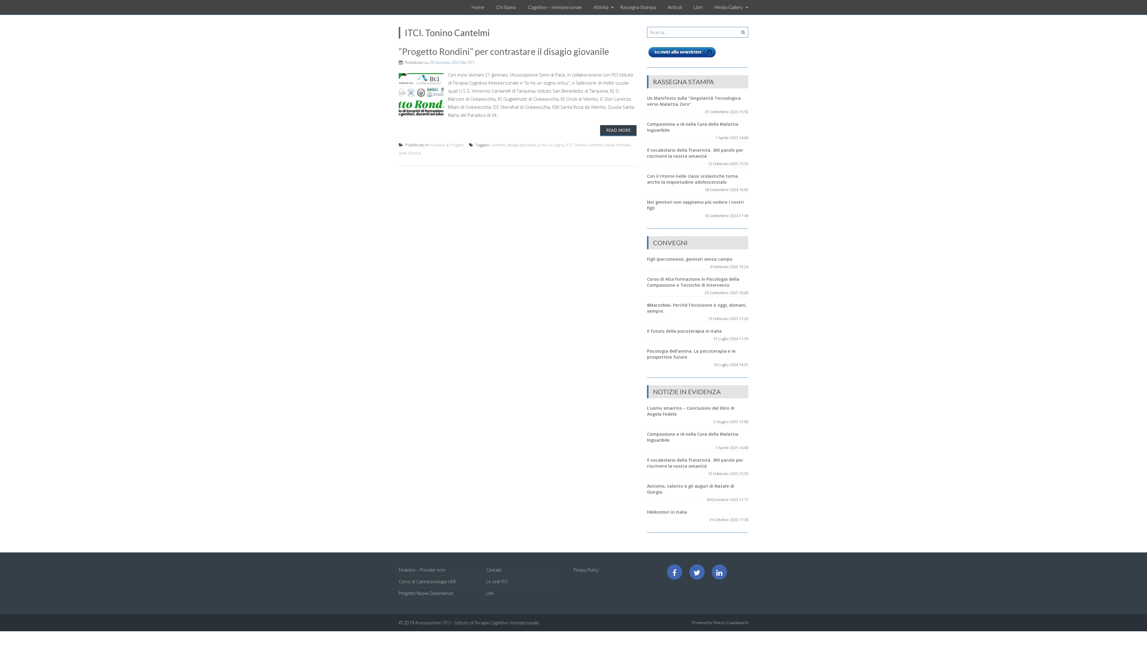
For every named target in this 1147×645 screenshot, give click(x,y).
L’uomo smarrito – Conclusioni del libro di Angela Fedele (690, 411)
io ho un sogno (551, 145)
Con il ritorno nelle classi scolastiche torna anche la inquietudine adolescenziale (692, 179)
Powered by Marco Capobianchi (720, 622)
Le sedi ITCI (497, 581)
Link (490, 593)
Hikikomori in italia (667, 512)
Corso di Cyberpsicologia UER (427, 581)
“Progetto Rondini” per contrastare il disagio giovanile (504, 51)
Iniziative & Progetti (447, 145)
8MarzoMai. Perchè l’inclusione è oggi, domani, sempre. (696, 308)
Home (477, 7)
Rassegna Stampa (638, 7)
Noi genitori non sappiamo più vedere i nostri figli (695, 205)
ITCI (470, 62)
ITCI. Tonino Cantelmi (584, 145)
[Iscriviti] (682, 57)
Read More (618, 130)
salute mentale (618, 145)
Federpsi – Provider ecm (422, 570)
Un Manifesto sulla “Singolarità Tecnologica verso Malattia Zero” (694, 101)
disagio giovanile (521, 145)
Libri (698, 7)
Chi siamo (506, 7)
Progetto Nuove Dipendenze (426, 593)
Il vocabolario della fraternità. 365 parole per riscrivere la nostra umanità (695, 153)
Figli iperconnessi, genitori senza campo (689, 259)
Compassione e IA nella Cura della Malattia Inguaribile (692, 127)
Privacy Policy (586, 570)
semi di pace (410, 153)
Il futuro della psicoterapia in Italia (684, 331)
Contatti (494, 570)
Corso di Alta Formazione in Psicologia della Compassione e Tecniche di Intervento (693, 282)
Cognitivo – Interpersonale (555, 7)
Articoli (675, 7)
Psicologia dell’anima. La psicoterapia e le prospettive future (691, 354)
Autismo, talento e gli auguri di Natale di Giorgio (690, 489)
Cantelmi (497, 145)
